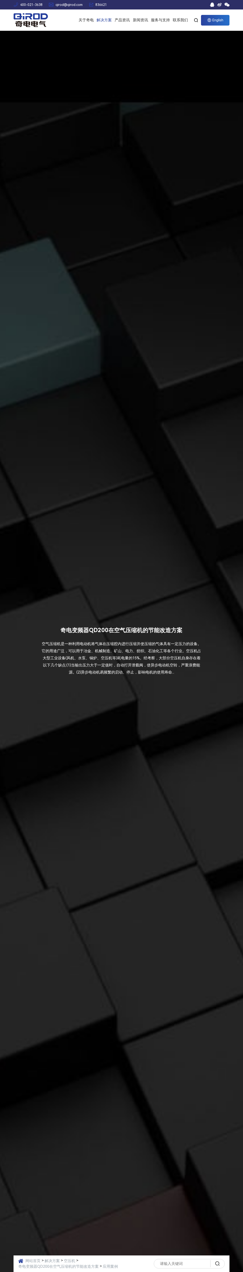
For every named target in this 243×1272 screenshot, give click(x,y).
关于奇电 (86, 20)
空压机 (69, 1261)
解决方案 (104, 20)
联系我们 (180, 20)
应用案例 (110, 1266)
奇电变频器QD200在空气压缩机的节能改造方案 (58, 1266)
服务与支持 (160, 20)
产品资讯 (122, 20)
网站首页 (33, 1261)
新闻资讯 (140, 20)
